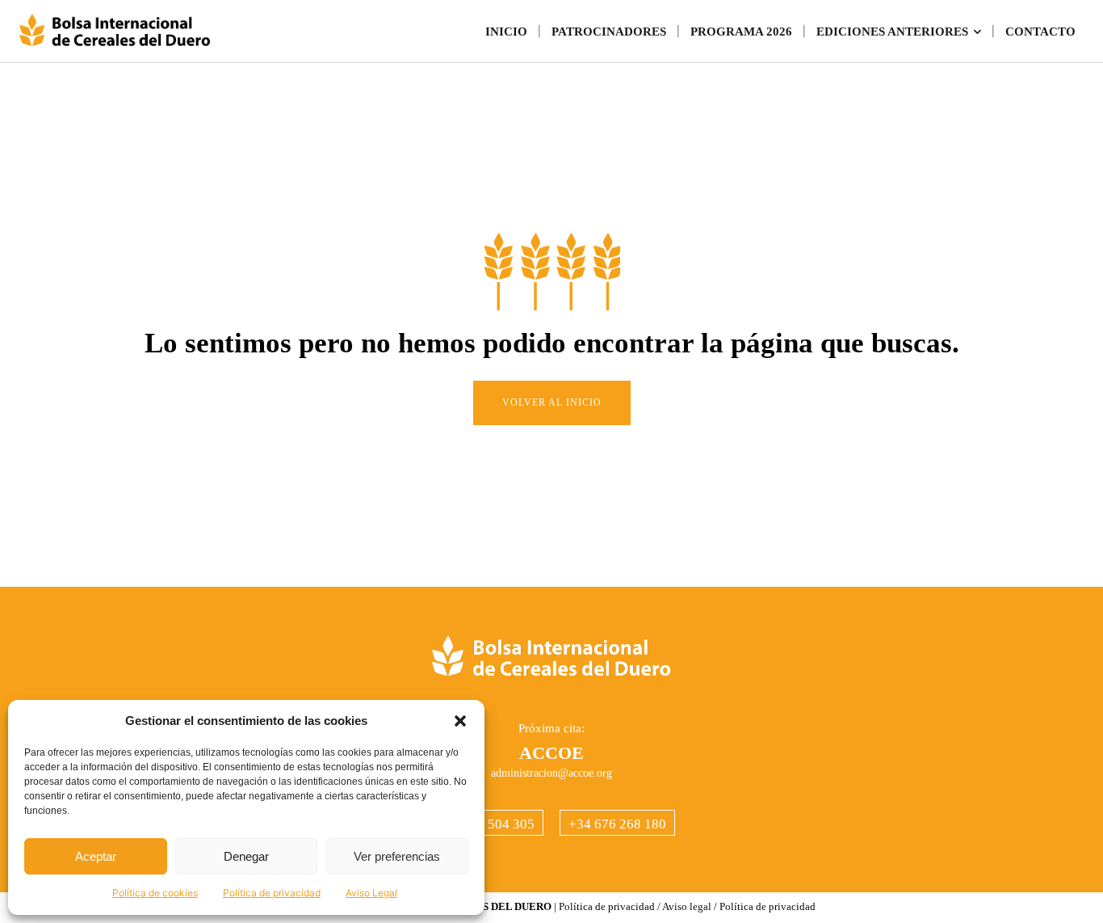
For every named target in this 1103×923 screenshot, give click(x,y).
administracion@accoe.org (551, 773)
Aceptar (95, 856)
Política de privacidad (272, 893)
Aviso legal (686, 906)
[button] (460, 721)
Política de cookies (155, 893)
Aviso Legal (371, 893)
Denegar (246, 856)
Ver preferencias (397, 856)
